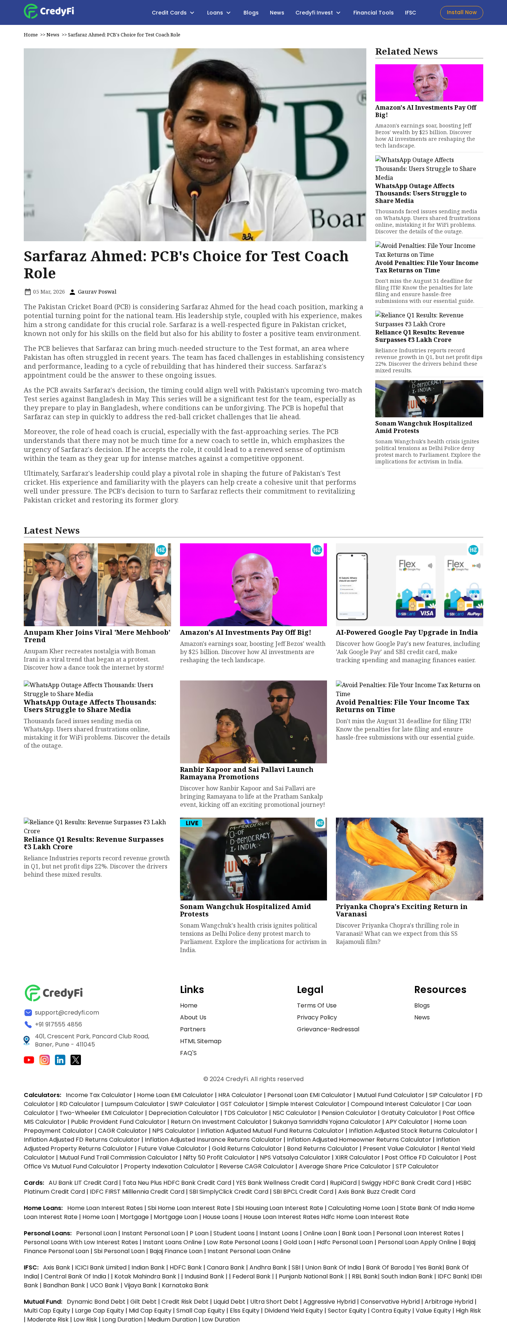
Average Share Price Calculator (345, 1166)
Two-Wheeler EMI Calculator (101, 1113)
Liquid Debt (229, 1301)
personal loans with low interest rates (81, 1242)
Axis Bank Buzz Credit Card (376, 1191)
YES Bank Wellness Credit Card (280, 1182)
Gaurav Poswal (96, 291)
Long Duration (122, 1319)
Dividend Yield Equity (293, 1310)
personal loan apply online (418, 1242)
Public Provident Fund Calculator (118, 1122)
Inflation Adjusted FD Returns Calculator (82, 1139)
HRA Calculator (240, 1095)
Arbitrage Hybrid (449, 1301)
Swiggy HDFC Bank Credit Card (406, 1182)
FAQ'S (188, 1053)
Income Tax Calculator (99, 1095)
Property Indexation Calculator (169, 1166)
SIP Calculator (449, 1095)
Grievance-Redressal (328, 1029)
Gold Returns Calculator (247, 1148)
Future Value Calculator (172, 1148)
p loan (200, 1233)
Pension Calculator (348, 1113)
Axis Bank (57, 1267)
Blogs (251, 12)
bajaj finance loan (177, 1251)
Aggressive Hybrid (329, 1301)
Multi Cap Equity (47, 1310)
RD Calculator (79, 1104)
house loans (221, 1217)
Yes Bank (429, 1267)
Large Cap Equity (99, 1310)
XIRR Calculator (357, 1157)
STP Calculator (417, 1166)
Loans (216, 12)
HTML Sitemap (201, 1041)
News (277, 12)
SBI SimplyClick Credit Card (228, 1191)
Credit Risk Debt (185, 1301)
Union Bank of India (334, 1267)
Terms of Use (317, 1005)
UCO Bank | (107, 1285)
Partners (193, 1029)
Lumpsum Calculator (135, 1104)
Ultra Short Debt (274, 1301)
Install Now (462, 12)
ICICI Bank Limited (101, 1267)
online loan (320, 1233)
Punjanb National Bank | (314, 1276)
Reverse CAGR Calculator (256, 1166)
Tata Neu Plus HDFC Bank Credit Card (176, 1182)
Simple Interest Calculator (307, 1104)
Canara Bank (226, 1267)
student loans (234, 1233)
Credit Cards (170, 12)
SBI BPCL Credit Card (304, 1191)
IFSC (410, 12)
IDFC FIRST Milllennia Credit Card (138, 1191)
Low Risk (85, 1319)
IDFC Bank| (454, 1276)
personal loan (97, 1233)
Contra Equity (391, 1310)
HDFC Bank (186, 1267)
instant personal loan (154, 1233)
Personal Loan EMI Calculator (309, 1095)
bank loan (357, 1233)
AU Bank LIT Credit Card (84, 1182)
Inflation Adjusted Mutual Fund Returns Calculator (272, 1130)
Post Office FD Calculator (422, 1157)
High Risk (468, 1310)
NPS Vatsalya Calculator (295, 1157)
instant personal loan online (249, 1251)
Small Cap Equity (200, 1310)
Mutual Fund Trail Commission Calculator (118, 1157)
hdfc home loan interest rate (365, 1217)
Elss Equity (244, 1310)
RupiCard (344, 1182)
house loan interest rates (282, 1217)
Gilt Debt (143, 1301)
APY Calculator (407, 1122)
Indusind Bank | (206, 1276)
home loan (99, 1217)
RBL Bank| (366, 1276)
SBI (296, 1267)
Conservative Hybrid (390, 1301)
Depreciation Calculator (183, 1113)
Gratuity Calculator (409, 1113)
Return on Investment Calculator (219, 1122)
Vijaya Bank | (143, 1285)
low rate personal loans (243, 1242)
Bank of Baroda (389, 1267)
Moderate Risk (48, 1319)
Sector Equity (348, 1310)
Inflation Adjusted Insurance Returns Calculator (213, 1139)
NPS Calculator (174, 1130)
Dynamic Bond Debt (96, 1301)
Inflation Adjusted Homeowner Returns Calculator (359, 1139)
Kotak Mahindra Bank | (147, 1276)
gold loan (298, 1242)
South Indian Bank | (409, 1276)
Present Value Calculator (399, 1148)
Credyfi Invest (314, 12)
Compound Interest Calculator (396, 1104)
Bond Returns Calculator (322, 1148)
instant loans (279, 1233)
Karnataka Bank (185, 1285)
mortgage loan (176, 1217)
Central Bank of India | (77, 1276)
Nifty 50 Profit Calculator (219, 1157)
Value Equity (433, 1310)
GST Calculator (242, 1104)
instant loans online (173, 1242)
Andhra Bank (268, 1267)
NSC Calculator (294, 1113)
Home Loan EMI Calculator (175, 1095)
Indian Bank (148, 1267)
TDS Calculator (246, 1113)
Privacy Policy (317, 1017)
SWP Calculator (192, 1104)
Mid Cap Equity (150, 1310)
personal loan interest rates (419, 1233)
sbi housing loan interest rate (280, 1208)
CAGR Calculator (122, 1130)
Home (31, 34)
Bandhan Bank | (66, 1285)
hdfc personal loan (345, 1242)
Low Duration (221, 1319)
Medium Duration (172, 1319)
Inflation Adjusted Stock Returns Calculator (411, 1130)
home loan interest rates (105, 1208)
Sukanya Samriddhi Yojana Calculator (327, 1122)
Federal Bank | (253, 1276)
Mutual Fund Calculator (390, 1095)
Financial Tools (373, 12)
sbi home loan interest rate (189, 1208)
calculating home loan (362, 1208)
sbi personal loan (120, 1251)
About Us (193, 1017)
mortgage (135, 1217)
